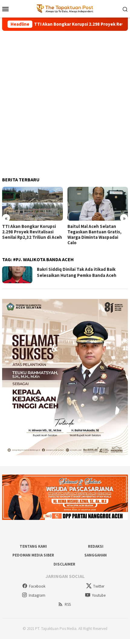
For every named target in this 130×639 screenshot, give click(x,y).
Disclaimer (64, 564)
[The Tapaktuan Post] (65, 8)
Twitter (98, 586)
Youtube (99, 595)
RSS (68, 604)
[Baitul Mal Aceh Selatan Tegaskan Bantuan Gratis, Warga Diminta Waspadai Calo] (97, 204)
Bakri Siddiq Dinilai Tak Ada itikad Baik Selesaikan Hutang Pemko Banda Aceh (76, 272)
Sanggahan (95, 555)
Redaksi (95, 546)
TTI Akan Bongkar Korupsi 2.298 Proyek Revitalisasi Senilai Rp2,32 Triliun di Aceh (32, 232)
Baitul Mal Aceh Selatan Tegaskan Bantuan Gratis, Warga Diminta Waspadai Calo (94, 234)
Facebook (37, 586)
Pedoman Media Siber (33, 555)
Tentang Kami (33, 546)
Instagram (37, 595)
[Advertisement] (65, 101)
